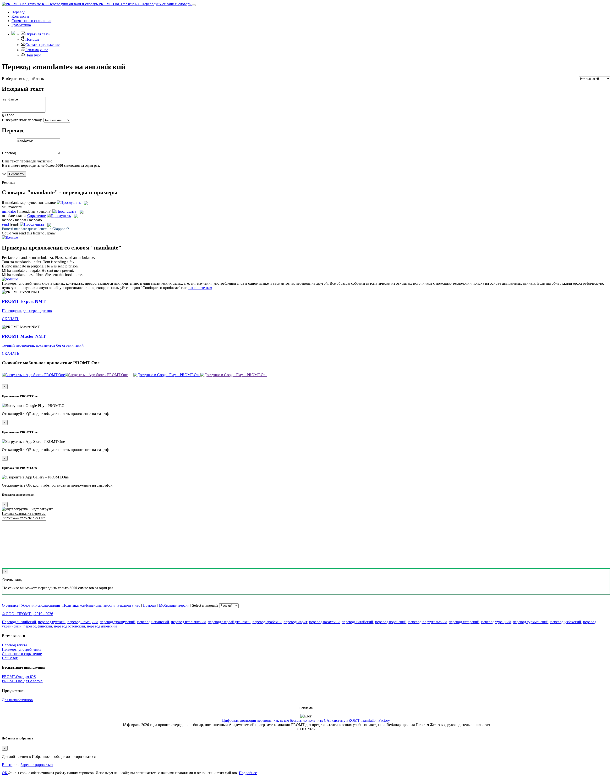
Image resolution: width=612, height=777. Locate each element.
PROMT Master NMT (24, 336)
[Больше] (10, 279)
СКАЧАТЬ (10, 319)
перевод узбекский (565, 622)
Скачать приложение (42, 45)
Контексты (20, 16)
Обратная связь (37, 34)
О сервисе (10, 605)
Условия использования (40, 605)
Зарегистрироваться (37, 765)
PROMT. (144, 4)
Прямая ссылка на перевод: (24, 513)
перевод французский (117, 622)
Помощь (32, 39)
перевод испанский (153, 622)
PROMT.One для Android (22, 681)
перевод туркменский (530, 622)
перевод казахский (324, 622)
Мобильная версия (174, 605)
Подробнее (248, 773)
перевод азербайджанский (229, 622)
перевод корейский (390, 622)
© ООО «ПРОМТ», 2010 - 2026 (27, 614)
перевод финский (37, 626)
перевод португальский (427, 622)
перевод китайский (357, 622)
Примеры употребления (21, 649)
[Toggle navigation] (194, 5)
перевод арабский (267, 622)
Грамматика (21, 25)
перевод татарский (464, 622)
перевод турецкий (496, 622)
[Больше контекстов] (10, 237)
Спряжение (31, 21)
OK (5, 773)
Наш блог (10, 658)
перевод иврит (295, 622)
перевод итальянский (188, 622)
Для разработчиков (17, 700)
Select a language (205, 605)
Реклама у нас (36, 50)
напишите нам (200, 288)
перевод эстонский (69, 626)
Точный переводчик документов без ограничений (43, 345)
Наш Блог (33, 55)
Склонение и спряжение (22, 654)
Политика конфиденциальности (88, 605)
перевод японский (102, 626)
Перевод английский (19, 622)
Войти (7, 765)
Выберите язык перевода (22, 120)
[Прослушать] (69, 202)
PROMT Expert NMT (24, 301)
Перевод (18, 12)
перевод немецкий (82, 622)
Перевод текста (14, 645)
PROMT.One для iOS (19, 677)
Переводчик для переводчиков (27, 311)
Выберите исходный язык (23, 79)
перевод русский (52, 622)
